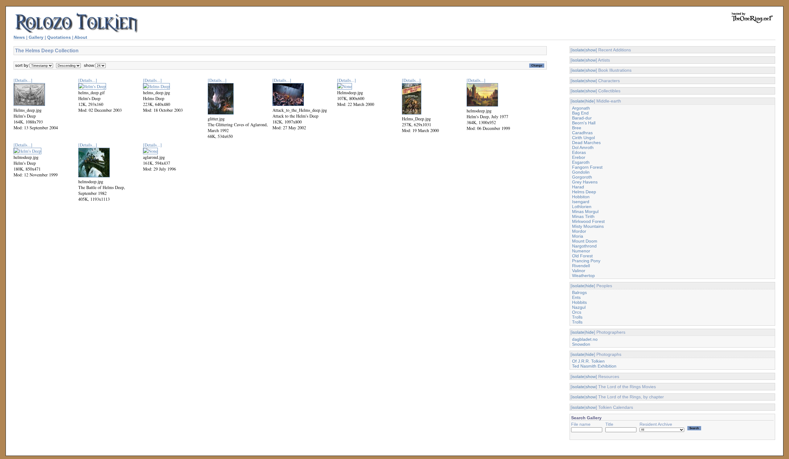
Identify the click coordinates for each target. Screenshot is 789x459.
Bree (576, 127)
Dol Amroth (583, 147)
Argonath (581, 108)
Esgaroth (581, 162)
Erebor (578, 157)
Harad (578, 186)
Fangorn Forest (587, 167)
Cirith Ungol (583, 137)
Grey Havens (585, 181)
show (591, 49)
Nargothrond (584, 246)
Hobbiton (581, 196)
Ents (576, 297)
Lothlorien (581, 206)
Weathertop (583, 275)
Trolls (577, 317)
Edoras (579, 152)
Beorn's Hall (583, 122)
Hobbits (579, 302)
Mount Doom (584, 241)
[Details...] (23, 80)
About (80, 37)
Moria (577, 236)
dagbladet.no (585, 339)
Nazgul (579, 307)
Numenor (581, 250)
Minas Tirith (583, 216)
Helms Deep (584, 191)
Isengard (580, 201)
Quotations (59, 37)
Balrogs (579, 292)
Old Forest (582, 255)
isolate (578, 49)
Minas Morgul (585, 211)
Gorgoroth (582, 177)
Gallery (36, 37)
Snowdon (581, 344)
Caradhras (582, 132)
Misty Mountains (588, 226)
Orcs (576, 312)
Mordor (579, 231)
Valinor (578, 270)
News (19, 37)
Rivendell (581, 265)
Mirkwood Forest (588, 221)
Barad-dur (582, 117)
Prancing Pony (586, 260)
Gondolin (581, 172)
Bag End (580, 113)
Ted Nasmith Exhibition (594, 366)
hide (590, 101)
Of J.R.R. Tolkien (588, 361)
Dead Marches (586, 142)
